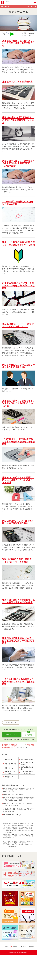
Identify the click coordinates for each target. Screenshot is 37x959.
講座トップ (8, 759)
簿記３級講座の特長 (27, 768)
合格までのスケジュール (10, 772)
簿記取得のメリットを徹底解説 (13, 794)
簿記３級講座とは (27, 759)
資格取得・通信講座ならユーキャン (13, 745)
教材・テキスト (10, 768)
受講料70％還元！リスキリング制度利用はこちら (19, 739)
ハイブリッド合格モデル (27, 763)
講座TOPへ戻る (11, 722)
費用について (9, 777)
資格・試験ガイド (10, 764)
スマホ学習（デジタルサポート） (27, 772)
